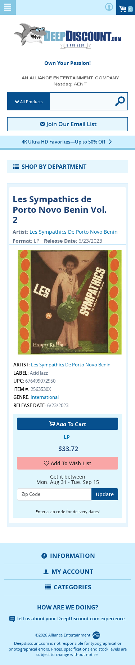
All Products (31, 101)
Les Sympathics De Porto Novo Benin (74, 231)
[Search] (120, 101)
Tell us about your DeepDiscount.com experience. (70, 618)
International (45, 397)
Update (105, 494)
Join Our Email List (71, 124)
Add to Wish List (71, 463)
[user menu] (109, 7)
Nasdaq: (70, 84)
